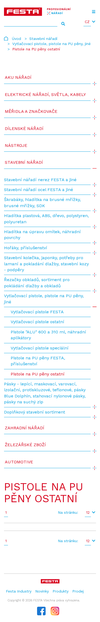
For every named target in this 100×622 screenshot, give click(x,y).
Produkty (61, 591)
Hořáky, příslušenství (25, 247)
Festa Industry (18, 591)
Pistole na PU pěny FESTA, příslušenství (38, 360)
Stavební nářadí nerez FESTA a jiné (40, 179)
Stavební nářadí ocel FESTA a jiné (38, 189)
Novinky (42, 591)
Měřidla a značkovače (31, 111)
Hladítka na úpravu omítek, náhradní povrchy (42, 234)
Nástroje (16, 145)
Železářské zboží (25, 444)
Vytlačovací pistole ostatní (37, 321)
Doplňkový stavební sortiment (34, 412)
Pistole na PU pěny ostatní (38, 374)
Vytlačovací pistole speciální (40, 348)
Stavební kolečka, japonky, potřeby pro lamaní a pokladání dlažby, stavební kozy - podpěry (46, 263)
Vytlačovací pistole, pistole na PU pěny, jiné (51, 44)
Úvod (16, 38)
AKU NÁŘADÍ (18, 77)
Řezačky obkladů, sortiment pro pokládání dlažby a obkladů (37, 282)
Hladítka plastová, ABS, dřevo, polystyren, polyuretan (46, 218)
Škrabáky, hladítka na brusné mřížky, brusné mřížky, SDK (42, 202)
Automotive (19, 461)
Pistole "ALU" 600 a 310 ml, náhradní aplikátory (48, 334)
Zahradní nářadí (24, 427)
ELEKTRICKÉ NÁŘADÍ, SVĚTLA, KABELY (45, 94)
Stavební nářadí (43, 38)
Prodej (78, 591)
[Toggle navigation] (93, 12)
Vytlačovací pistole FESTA (37, 311)
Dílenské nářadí (24, 128)
